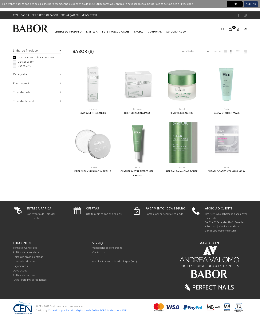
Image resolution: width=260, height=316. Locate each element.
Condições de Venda (25, 261)
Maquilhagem (176, 32)
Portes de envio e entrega (28, 257)
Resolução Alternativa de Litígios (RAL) (114, 261)
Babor (80, 51)
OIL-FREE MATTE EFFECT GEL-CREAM (137, 173)
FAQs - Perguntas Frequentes (29, 280)
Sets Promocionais (115, 32)
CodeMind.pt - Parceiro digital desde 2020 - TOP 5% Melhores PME (87, 310)
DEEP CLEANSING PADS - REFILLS (92, 171)
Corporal (155, 32)
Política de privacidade (26, 252)
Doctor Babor (25, 62)
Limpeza (92, 32)
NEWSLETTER (89, 15)
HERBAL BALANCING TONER (182, 171)
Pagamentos (20, 266)
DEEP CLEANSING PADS (137, 113)
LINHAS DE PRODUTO (68, 32)
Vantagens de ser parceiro (107, 248)
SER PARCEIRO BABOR (45, 15)
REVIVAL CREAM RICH (182, 113)
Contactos (98, 252)
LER (235, 4)
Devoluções (20, 271)
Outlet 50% (24, 66)
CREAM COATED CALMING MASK (226, 171)
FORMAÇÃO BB (70, 15)
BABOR (25, 15)
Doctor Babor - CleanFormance (36, 58)
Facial (138, 32)
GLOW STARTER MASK (227, 113)
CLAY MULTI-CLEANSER (93, 113)
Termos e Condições (25, 248)
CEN (15, 15)
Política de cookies (24, 275)
